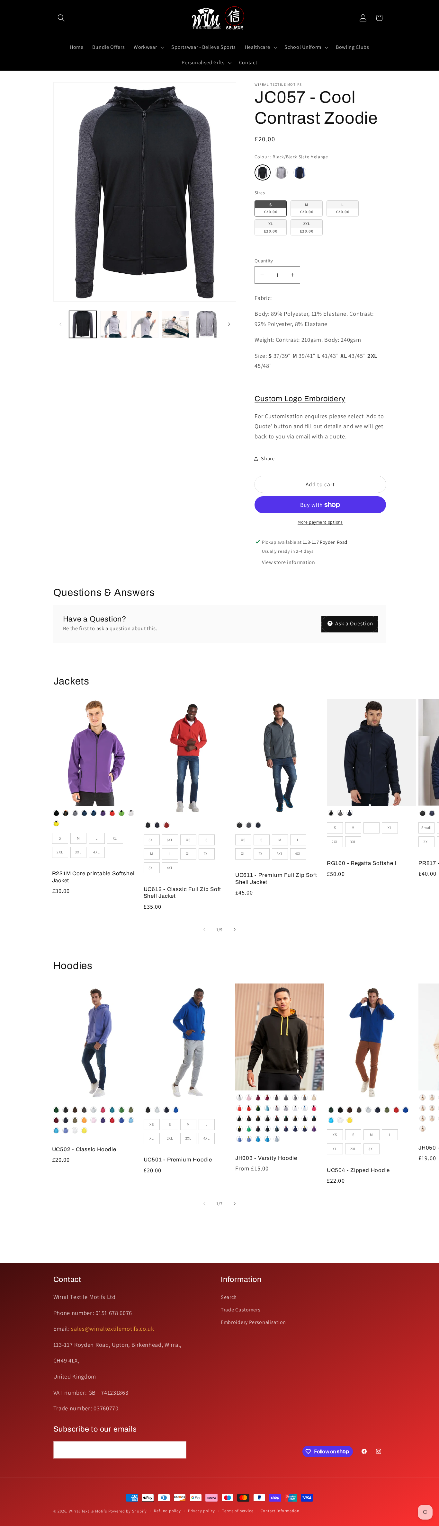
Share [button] (267, 458)
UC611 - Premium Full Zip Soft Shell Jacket (276, 878)
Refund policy (167, 1510)
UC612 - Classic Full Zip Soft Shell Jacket (182, 892)
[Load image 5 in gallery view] (206, 324)
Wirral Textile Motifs (88, 1511)
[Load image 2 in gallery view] (114, 324)
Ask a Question (353, 623)
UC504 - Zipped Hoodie (358, 1170)
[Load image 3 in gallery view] (144, 324)
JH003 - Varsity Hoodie (266, 1158)
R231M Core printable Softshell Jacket (94, 876)
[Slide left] (60, 324)
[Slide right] (229, 324)
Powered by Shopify (127, 1511)
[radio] (263, 172)
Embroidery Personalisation (253, 1322)
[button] (61, 18)
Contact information (280, 1510)
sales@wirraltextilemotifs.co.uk (112, 1328)
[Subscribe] (178, 1450)
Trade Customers (240, 1309)
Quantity (264, 261)
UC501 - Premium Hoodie (178, 1160)
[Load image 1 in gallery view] (82, 324)
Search (229, 1297)
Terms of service (237, 1510)
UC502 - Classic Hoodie (84, 1149)
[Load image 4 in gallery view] (175, 324)
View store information (288, 562)
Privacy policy (201, 1510)
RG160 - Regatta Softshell (362, 863)
